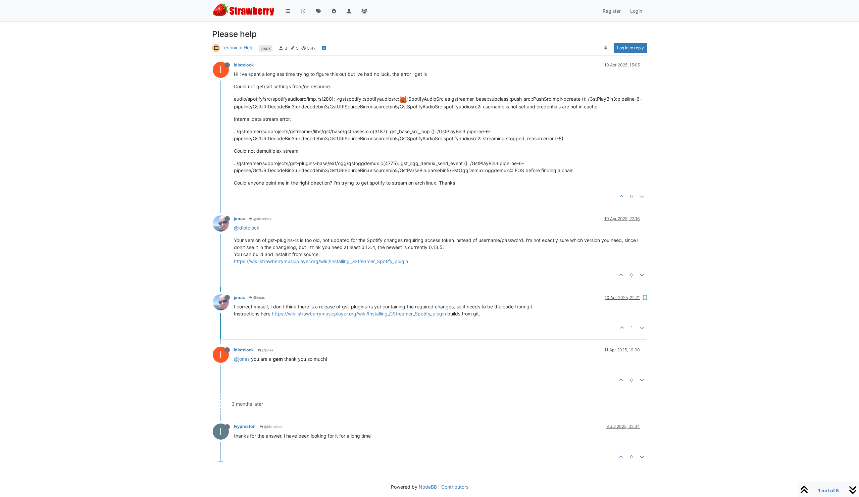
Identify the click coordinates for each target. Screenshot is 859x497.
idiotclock (244, 64)
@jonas (258, 297)
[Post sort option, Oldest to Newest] (605, 48)
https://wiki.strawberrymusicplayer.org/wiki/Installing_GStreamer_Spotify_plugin (321, 261)
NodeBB (428, 487)
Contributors (454, 487)
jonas (239, 218)
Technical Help (237, 47)
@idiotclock (261, 219)
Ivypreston (245, 426)
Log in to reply (630, 47)
